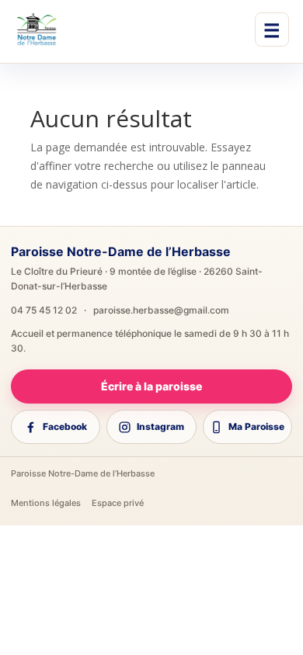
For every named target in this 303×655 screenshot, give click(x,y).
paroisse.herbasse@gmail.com (161, 310)
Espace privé (118, 502)
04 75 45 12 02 (44, 310)
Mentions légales (46, 502)
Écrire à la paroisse (151, 386)
